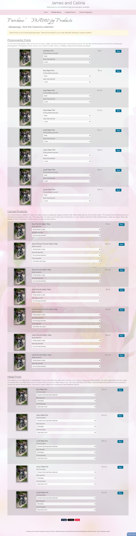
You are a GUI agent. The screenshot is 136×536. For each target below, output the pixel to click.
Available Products (70, 12)
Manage (133, 1)
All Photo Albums (56, 12)
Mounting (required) (37, 232)
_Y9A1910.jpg (14, 27)
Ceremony (37, 27)
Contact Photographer (85, 12)
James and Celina (68, 3)
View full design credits (103, 531)
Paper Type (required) (49, 59)
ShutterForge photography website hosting (84, 531)
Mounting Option (41, 392)
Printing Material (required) (50, 53)
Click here (22, 219)
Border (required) (36, 226)
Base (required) (40, 398)
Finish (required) (36, 258)
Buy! (118, 51)
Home (45, 12)
